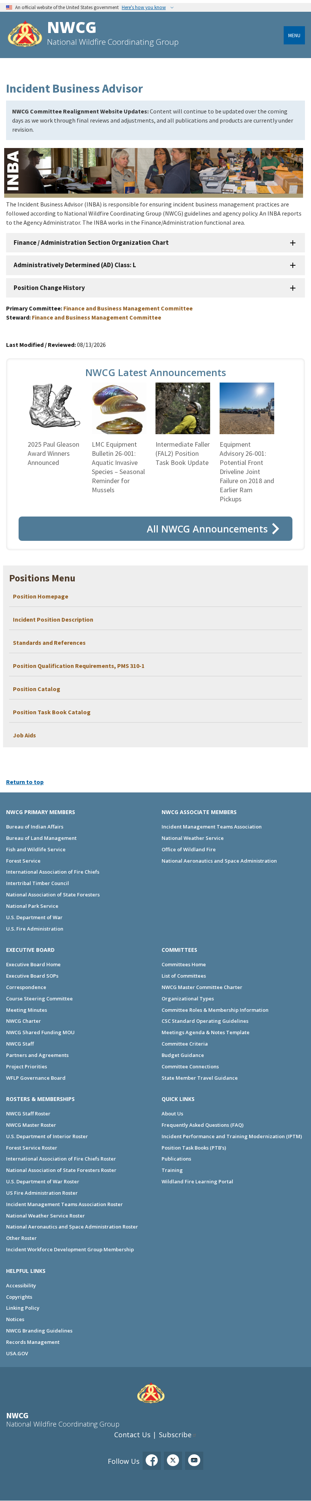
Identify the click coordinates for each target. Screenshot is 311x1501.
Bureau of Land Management (41, 838)
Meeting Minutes (26, 1009)
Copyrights (19, 1296)
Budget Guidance (183, 1055)
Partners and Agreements (37, 1055)
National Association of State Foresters (53, 894)
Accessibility (21, 1285)
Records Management (33, 1342)
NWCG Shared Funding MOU (40, 1032)
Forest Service (23, 860)
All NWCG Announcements (207, 528)
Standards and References (49, 642)
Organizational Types (188, 998)
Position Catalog (36, 689)
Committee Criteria (185, 1043)
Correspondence (26, 987)
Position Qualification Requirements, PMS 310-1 (79, 665)
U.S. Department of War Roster (42, 1181)
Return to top (25, 782)
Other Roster (21, 1238)
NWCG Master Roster (31, 1124)
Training (172, 1170)
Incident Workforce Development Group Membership (70, 1249)
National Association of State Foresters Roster (61, 1170)
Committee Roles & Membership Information (215, 1009)
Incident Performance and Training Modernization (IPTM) (232, 1136)
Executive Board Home (33, 964)
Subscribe (175, 1434)
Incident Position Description (53, 619)
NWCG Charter (23, 1020)
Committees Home (184, 964)
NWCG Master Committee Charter (202, 987)
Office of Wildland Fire (189, 849)
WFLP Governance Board (36, 1077)
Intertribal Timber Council (37, 883)
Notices (15, 1319)
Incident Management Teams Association (212, 826)
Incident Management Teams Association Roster (64, 1204)
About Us (172, 1113)
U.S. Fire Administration (34, 928)
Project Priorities (26, 1066)
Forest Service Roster (31, 1147)
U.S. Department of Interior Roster (47, 1136)
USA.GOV (17, 1353)
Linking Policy (22, 1307)
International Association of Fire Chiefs (52, 871)
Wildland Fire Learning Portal (197, 1181)
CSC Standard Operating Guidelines (205, 1020)
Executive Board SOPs (32, 975)
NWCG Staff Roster (28, 1113)
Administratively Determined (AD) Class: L (75, 265)
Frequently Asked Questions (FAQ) (202, 1124)
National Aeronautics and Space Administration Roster (72, 1226)
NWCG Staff (20, 1043)
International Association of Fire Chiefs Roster (61, 1158)
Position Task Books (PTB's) (194, 1147)
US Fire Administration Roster (42, 1192)
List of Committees (184, 975)
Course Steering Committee (39, 998)
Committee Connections (190, 1066)
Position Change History (49, 288)
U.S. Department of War (34, 917)
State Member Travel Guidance (200, 1077)
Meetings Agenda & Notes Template (206, 1032)
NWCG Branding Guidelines (39, 1330)
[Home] (25, 35)
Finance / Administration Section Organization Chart (91, 242)
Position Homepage (41, 596)
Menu (294, 35)
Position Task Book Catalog (52, 712)
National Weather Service (193, 838)
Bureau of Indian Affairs (34, 826)
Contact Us (132, 1434)
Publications (176, 1158)
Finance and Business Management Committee (128, 308)
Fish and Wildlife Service (36, 849)
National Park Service (32, 905)
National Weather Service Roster (45, 1215)
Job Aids (24, 735)
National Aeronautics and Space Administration (219, 860)
